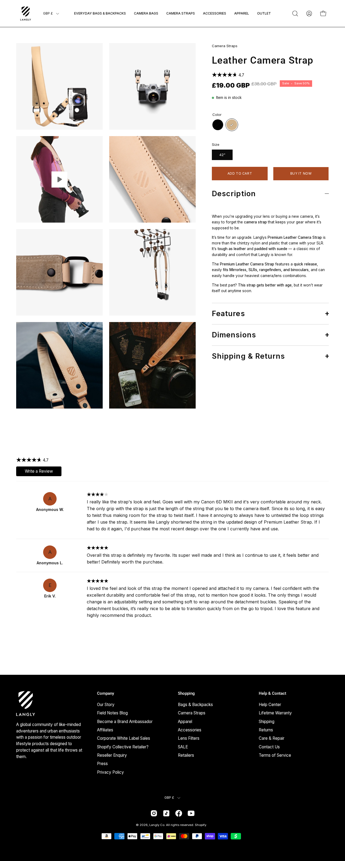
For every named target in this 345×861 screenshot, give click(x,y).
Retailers (186, 755)
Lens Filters (188, 738)
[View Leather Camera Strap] (59, 179)
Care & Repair (271, 738)
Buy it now (301, 173)
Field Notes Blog (112, 712)
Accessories (189, 729)
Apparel (185, 721)
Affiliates (105, 729)
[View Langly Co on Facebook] (179, 813)
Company (105, 693)
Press (102, 763)
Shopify (200, 825)
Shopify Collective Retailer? (123, 746)
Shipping (266, 721)
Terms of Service (275, 755)
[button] (295, 13)
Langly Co (156, 825)
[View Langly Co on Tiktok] (166, 813)
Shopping (186, 693)
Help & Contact (272, 693)
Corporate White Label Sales (123, 738)
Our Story (106, 704)
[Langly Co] (25, 13)
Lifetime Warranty (275, 712)
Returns (266, 729)
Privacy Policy (110, 771)
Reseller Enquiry (112, 755)
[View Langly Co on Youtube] (191, 813)
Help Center (270, 704)
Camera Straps (224, 46)
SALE (183, 746)
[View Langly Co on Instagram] (154, 813)
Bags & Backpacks (195, 704)
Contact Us (269, 746)
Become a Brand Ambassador (125, 721)
